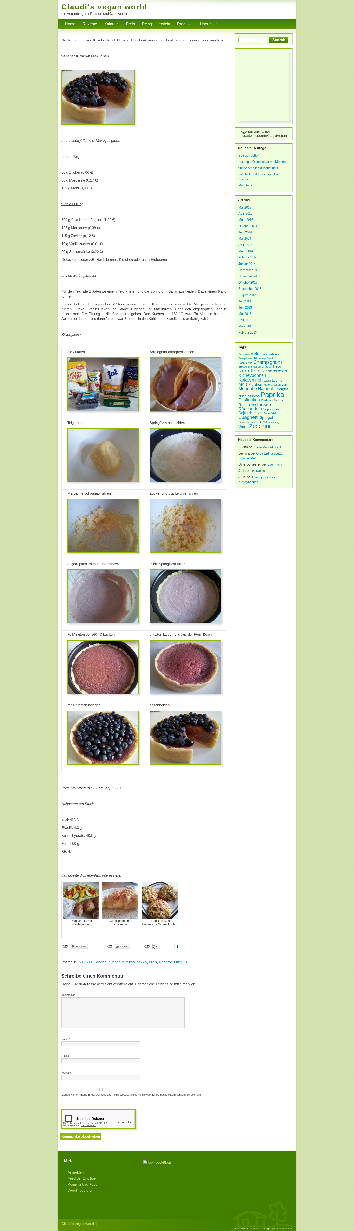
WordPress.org (80, 1190)
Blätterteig (260, 358)
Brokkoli (271, 358)
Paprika (272, 394)
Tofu (259, 422)
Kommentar (69, 994)
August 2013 (247, 295)
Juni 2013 (245, 307)
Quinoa (277, 400)
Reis (242, 405)
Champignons (268, 362)
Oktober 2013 (247, 282)
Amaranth (244, 354)
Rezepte (90, 24)
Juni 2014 (245, 232)
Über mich (208, 24)
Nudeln (243, 396)
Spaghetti (248, 417)
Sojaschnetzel (250, 413)
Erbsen (242, 366)
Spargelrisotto (248, 155)
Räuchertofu (250, 408)
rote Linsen (259, 404)
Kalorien (111, 24)
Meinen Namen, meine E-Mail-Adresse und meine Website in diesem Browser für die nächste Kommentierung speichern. (131, 1094)
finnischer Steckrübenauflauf (258, 168)
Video (266, 422)
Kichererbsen (274, 371)
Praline (266, 400)
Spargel (266, 418)
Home (70, 24)
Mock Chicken (272, 384)
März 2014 (245, 251)
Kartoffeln (249, 370)
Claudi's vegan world (104, 7)
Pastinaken (249, 399)
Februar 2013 (247, 332)
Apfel (256, 353)
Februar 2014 (247, 257)
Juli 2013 (244, 301)
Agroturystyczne (283, 1228)
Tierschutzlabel (247, 422)
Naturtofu (267, 388)
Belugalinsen (245, 358)
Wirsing (275, 422)
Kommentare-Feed (82, 1184)
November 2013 (249, 276)
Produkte (185, 24)
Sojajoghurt (271, 409)
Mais (243, 384)
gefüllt (268, 366)
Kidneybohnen (252, 375)
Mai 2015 (244, 207)
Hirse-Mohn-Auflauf (267, 447)
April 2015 (245, 213)
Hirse (277, 366)
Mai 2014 (244, 238)
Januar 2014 (247, 263)
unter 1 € (181, 962)
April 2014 (245, 245)
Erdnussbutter (256, 366)
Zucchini (259, 426)
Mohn (285, 384)
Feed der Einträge (82, 1178)
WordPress (255, 1228)
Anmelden (76, 1172)
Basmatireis (270, 354)
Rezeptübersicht (156, 24)
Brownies (258, 471)
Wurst (243, 427)
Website (66, 1072)
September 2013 (249, 289)
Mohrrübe (247, 388)
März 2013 (245, 326)
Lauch (267, 380)
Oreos (255, 396)
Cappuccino (245, 362)
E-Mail (65, 1055)
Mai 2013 (244, 314)
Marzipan (256, 384)
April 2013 (245, 320)
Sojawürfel (270, 413)
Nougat (282, 389)
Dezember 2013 (249, 270)
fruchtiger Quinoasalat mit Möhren (262, 162)
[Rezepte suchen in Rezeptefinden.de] (157, 1162)
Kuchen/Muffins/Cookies (127, 962)
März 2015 (245, 220)
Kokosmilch (250, 380)
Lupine (277, 380)
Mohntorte (245, 185)
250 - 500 (84, 962)
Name (65, 1039)
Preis (130, 24)
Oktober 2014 (247, 226)
